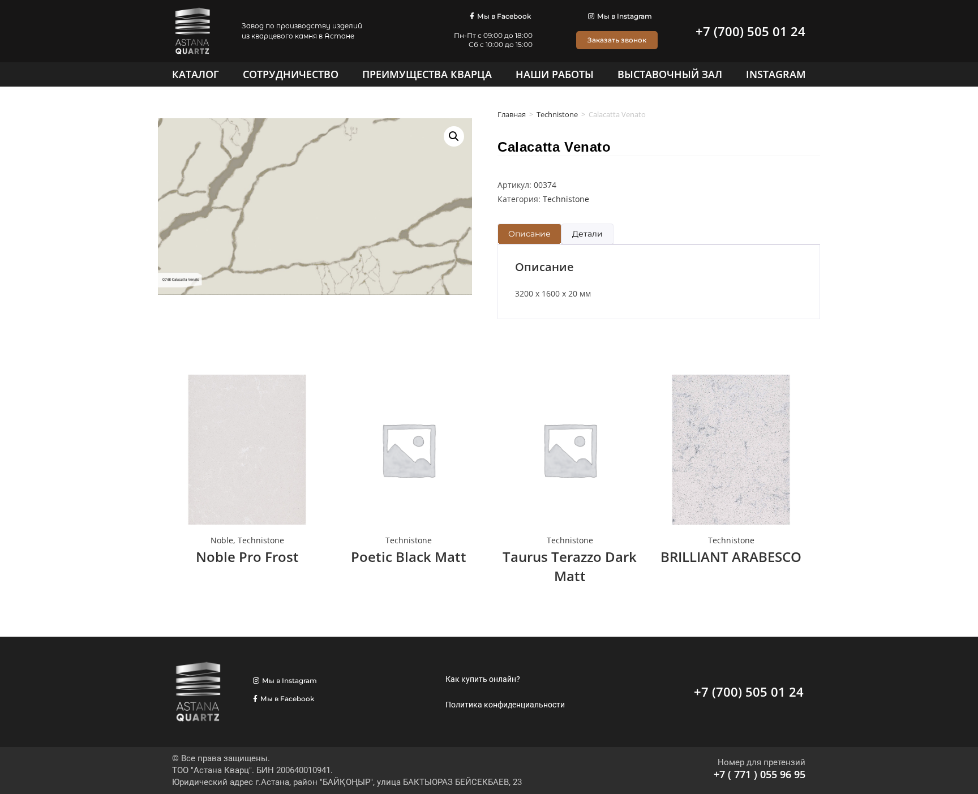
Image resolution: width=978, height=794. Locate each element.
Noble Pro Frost (247, 556)
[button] (454, 136)
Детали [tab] (587, 234)
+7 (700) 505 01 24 (750, 31)
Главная (511, 114)
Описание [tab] (529, 234)
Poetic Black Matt (408, 556)
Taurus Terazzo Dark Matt (570, 566)
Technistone (557, 114)
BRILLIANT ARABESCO (730, 556)
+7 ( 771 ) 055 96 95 (759, 774)
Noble (222, 540)
